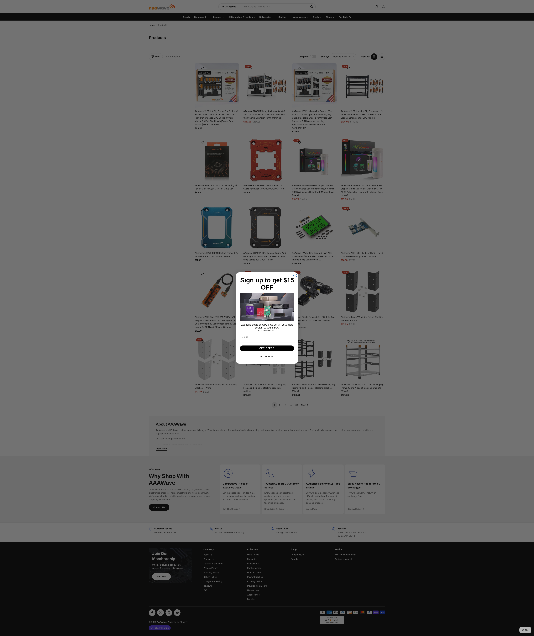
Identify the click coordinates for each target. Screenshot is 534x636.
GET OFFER (267, 348)
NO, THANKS (267, 357)
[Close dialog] (295, 275)
